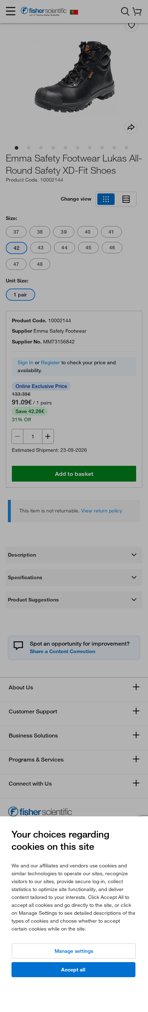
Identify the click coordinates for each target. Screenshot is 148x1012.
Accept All (73, 969)
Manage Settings (74, 951)
